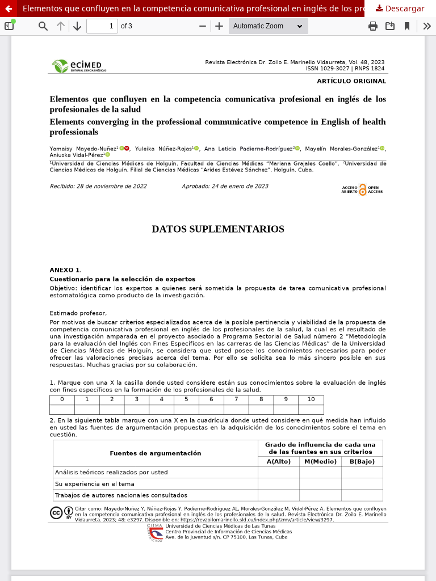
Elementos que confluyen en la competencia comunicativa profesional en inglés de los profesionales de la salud (229, 8)
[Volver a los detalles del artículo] (8, 8)
